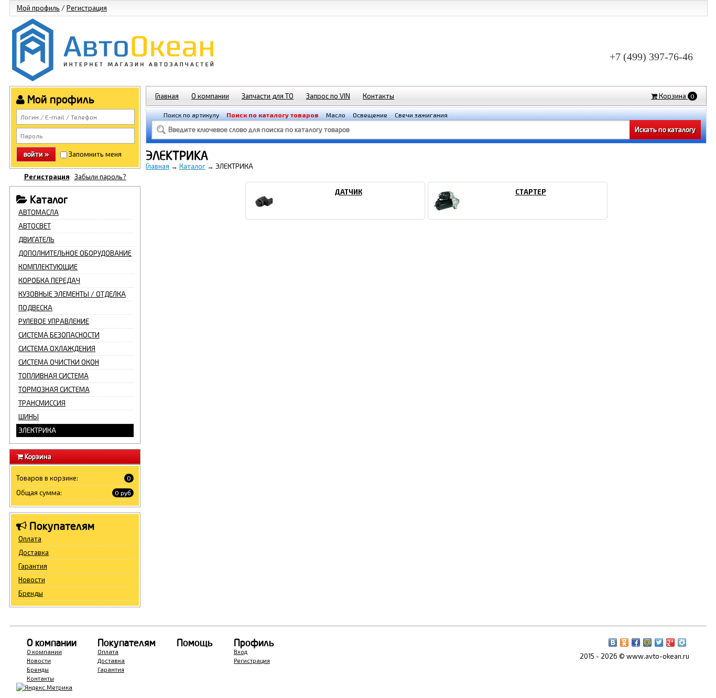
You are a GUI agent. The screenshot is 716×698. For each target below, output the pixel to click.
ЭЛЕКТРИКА (37, 430)
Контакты (378, 96)
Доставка (33, 552)
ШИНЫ (28, 416)
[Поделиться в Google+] (670, 642)
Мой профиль (38, 8)
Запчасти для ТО (268, 96)
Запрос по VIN (328, 96)
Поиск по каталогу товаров (272, 114)
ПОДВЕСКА (35, 307)
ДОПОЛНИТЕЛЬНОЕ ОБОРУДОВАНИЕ (75, 253)
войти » (36, 154)
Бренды (30, 593)
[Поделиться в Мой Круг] (682, 642)
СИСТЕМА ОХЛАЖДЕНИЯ (56, 348)
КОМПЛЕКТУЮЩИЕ (48, 267)
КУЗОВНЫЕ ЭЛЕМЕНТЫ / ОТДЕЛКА (72, 294)
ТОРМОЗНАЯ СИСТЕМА (54, 389)
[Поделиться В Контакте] (613, 642)
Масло (335, 114)
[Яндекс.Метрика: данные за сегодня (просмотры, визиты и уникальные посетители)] (44, 687)
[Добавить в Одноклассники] (624, 642)
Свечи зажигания (421, 114)
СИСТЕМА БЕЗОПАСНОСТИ (59, 335)
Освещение (370, 114)
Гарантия (32, 566)
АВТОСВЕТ (34, 226)
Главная (167, 96)
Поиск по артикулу (191, 114)
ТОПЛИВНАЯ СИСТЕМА (53, 376)
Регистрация (87, 8)
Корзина (676, 96)
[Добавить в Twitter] (659, 642)
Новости (31, 579)
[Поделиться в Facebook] (636, 642)
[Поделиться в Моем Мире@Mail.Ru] (647, 642)
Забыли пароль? (100, 176)
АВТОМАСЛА (38, 212)
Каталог (192, 166)
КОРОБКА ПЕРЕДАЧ (49, 280)
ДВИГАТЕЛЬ (36, 239)
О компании (210, 96)
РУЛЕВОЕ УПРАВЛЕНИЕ (53, 321)
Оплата (29, 539)
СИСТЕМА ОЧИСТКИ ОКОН (58, 362)
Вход (240, 651)
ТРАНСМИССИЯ (42, 403)
